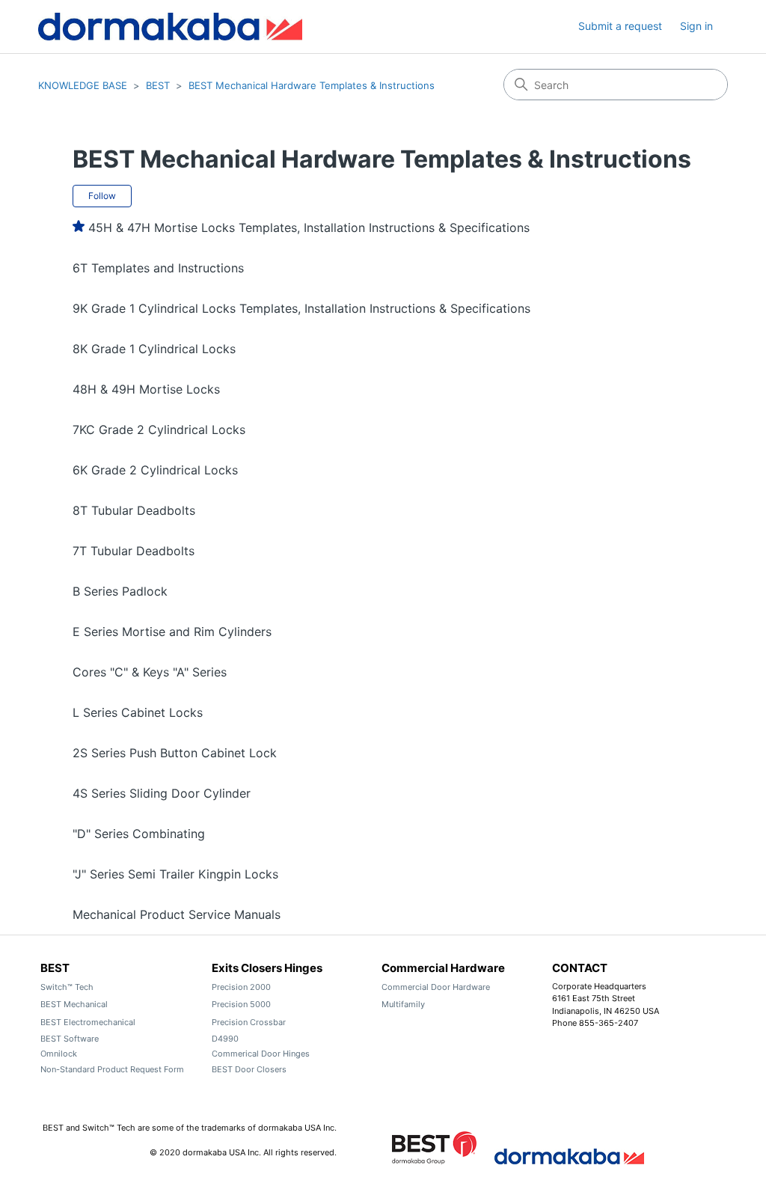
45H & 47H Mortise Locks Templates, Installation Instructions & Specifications (309, 227)
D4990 (225, 1038)
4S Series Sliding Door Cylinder (162, 793)
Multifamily (403, 1004)
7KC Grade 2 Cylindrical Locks (159, 429)
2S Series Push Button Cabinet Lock (175, 752)
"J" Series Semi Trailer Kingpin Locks (175, 874)
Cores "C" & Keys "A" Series (150, 671)
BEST (158, 85)
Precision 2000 (241, 987)
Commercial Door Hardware (436, 987)
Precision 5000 (241, 1004)
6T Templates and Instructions (158, 267)
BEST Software (69, 1038)
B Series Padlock (120, 591)
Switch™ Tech (67, 987)
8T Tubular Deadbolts (134, 510)
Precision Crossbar (249, 1022)
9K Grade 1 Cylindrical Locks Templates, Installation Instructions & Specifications (301, 308)
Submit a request (620, 25)
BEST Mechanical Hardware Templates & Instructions (312, 85)
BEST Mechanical (74, 1004)
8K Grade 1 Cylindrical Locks (154, 348)
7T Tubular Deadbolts (133, 550)
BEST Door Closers (249, 1069)
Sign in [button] (696, 25)
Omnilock (58, 1053)
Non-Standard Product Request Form (112, 1069)
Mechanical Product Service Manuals (177, 914)
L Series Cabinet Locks (138, 712)
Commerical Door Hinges (261, 1053)
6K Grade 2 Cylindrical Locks (155, 469)
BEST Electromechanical (87, 1022)
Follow (102, 195)
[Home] (169, 26)
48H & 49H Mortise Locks (146, 389)
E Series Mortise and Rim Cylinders (172, 631)
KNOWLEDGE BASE (82, 85)
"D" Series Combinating (139, 833)
